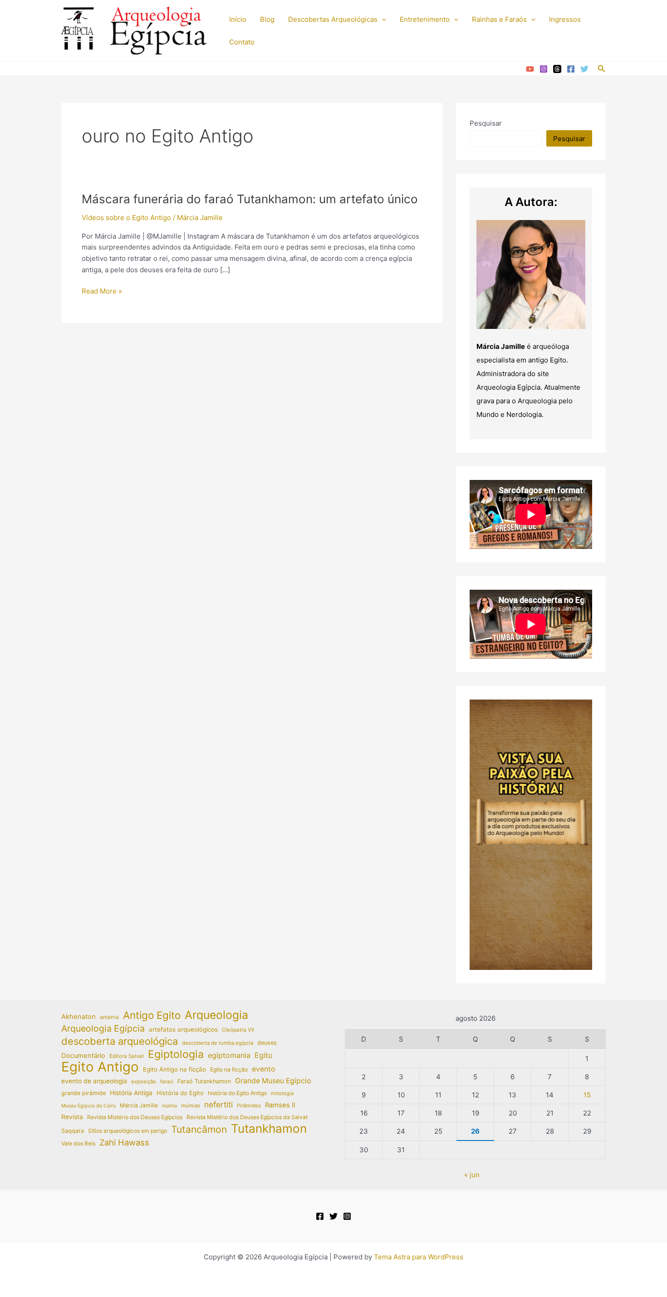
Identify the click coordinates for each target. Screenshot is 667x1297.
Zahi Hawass (124, 1142)
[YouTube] (530, 69)
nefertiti (218, 1104)
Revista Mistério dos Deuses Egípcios (134, 1117)
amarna (109, 1016)
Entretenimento (425, 19)
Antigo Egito (152, 1015)
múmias (190, 1105)
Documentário (83, 1056)
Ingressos (565, 19)
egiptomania (229, 1055)
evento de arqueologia (94, 1081)
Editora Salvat (126, 1056)
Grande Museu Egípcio (273, 1081)
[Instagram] (543, 69)
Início (237, 19)
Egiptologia (176, 1054)
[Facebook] (571, 69)
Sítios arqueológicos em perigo (127, 1130)
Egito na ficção (229, 1069)
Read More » (102, 291)
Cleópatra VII (238, 1030)
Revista (72, 1117)
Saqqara (72, 1130)
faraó (166, 1081)
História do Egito (180, 1092)
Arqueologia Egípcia (103, 1028)
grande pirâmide (83, 1093)
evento (263, 1069)
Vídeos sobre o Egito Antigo (126, 217)
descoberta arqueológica (119, 1041)
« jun (472, 1174)
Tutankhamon (269, 1129)
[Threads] (557, 69)
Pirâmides (249, 1105)
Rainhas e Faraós (499, 19)
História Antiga (131, 1092)
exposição (143, 1081)
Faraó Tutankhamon (204, 1081)
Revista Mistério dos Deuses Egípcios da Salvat (247, 1117)
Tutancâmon (199, 1129)
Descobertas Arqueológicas (333, 19)
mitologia (282, 1093)
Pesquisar (486, 123)
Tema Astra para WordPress (418, 1257)
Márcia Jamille (139, 1105)
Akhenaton (78, 1017)
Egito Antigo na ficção (174, 1069)
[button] (382, 19)
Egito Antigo (100, 1067)
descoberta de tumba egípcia (217, 1043)
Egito (264, 1055)
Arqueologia (216, 1015)
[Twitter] (584, 69)
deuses (267, 1042)
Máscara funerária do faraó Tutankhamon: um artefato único (250, 199)
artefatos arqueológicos (183, 1029)
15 (587, 1095)
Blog (267, 19)
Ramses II (280, 1105)
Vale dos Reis (78, 1143)
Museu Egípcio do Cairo (88, 1106)
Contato (242, 42)
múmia (169, 1106)
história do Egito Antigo (237, 1093)
